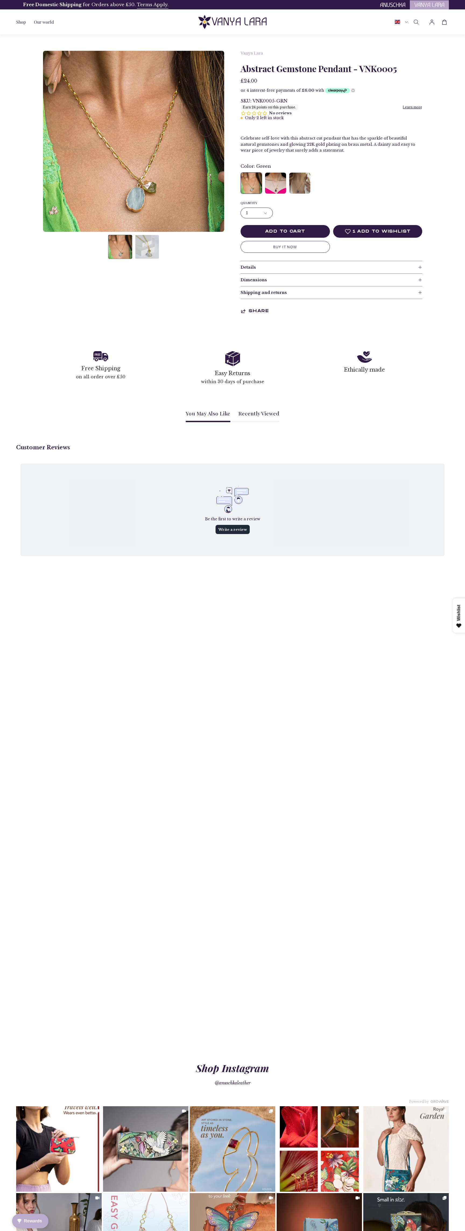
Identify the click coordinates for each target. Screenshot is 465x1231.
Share (259, 311)
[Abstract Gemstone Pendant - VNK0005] (120, 247)
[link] (59, 1149)
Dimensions (254, 279)
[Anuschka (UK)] (232, 22)
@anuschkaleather (233, 1083)
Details (248, 267)
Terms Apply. (145, 5)
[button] (44, 21)
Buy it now (285, 247)
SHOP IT (59, 1149)
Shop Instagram (232, 1068)
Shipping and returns (264, 292)
